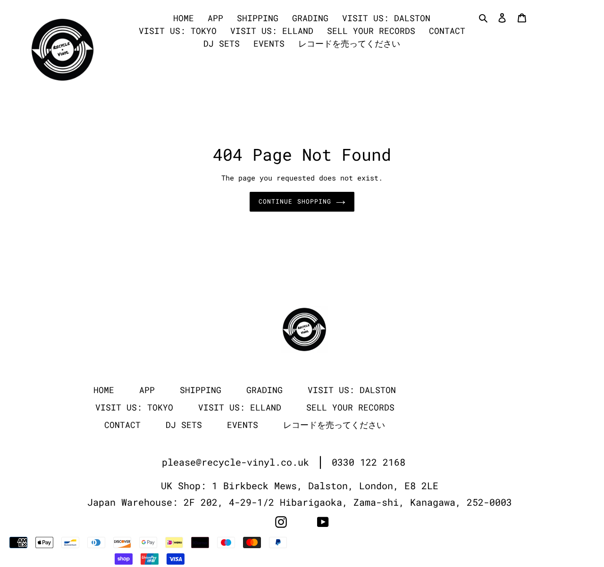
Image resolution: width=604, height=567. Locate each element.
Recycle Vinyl (472, 543)
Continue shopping (295, 201)
